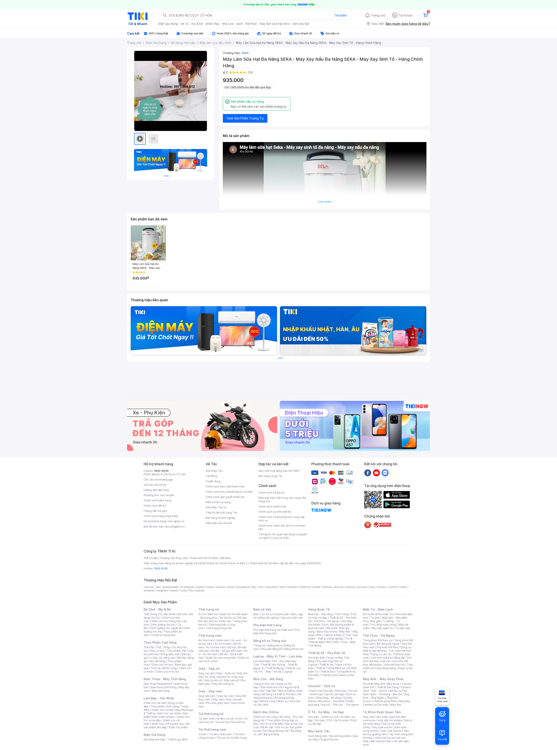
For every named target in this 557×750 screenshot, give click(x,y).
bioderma (243, 587)
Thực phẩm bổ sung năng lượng (388, 666)
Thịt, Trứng (163, 647)
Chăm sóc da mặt (155, 703)
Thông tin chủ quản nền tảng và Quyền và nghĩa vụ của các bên (282, 536)
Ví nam (202, 734)
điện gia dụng (168, 23)
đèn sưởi (381, 716)
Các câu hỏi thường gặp (158, 479)
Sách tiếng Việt (317, 736)
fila (191, 590)
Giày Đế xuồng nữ (223, 683)
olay (372, 587)
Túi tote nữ (221, 722)
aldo (282, 587)
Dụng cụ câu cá (381, 654)
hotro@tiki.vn (176, 521)
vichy (183, 590)
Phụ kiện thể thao (387, 647)
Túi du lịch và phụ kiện (275, 614)
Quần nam (222, 640)
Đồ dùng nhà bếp (154, 739)
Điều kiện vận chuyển (219, 523)
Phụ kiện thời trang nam (276, 631)
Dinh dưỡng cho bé (163, 624)
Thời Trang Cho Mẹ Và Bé (160, 614)
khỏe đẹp (212, 23)
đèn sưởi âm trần (381, 741)
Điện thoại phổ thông (164, 687)
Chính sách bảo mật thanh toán (225, 486)
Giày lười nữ (231, 680)
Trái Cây (149, 647)
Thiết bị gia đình (177, 739)
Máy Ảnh (395, 704)
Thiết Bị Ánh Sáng (387, 687)
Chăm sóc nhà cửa (167, 671)
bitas (404, 587)
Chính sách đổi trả (155, 505)
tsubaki (200, 590)
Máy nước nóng (386, 624)
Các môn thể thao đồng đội (388, 657)
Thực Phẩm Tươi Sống (160, 642)
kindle (316, 587)
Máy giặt (375, 621)
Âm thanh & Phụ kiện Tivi (378, 614)
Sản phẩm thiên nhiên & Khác (166, 715)
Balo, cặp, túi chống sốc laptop (278, 616)
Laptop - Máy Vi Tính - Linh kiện (277, 656)
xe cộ (185, 23)
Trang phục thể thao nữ (377, 640)
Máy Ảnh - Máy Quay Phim (383, 679)
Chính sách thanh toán (272, 506)
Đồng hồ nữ (275, 645)
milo (260, 587)
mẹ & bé (197, 23)
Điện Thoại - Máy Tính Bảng (165, 679)
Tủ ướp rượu (402, 628)
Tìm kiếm (340, 15)
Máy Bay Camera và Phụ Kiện (386, 703)
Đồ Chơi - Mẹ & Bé (157, 609)
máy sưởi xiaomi (391, 730)
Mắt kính (287, 629)
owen (210, 587)
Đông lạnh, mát (170, 654)
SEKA (245, 53)
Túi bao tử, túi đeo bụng (232, 737)
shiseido (149, 590)
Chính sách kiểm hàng (157, 500)
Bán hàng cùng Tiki (270, 476)
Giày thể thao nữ (394, 664)
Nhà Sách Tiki (318, 731)
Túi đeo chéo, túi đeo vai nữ (215, 718)
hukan (174, 590)
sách (239, 23)
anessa (350, 587)
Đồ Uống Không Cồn (276, 730)
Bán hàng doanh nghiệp (220, 517)
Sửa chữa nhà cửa (271, 687)
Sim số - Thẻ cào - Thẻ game (340, 704)
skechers (272, 587)
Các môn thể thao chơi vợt (387, 659)
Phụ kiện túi (238, 722)
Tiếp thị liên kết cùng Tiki (221, 512)
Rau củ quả (157, 650)
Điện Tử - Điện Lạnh (378, 609)
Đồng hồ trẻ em (294, 649)
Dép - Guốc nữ (226, 673)
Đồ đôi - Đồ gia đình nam (226, 650)
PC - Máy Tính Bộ (271, 671)
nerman (327, 587)
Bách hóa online (327, 631)
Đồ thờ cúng (267, 701)
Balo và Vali (262, 609)
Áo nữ (202, 614)
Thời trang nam (209, 635)
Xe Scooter (341, 720)
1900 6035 (161, 568)
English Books (330, 739)
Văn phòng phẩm (340, 736)
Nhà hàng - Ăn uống (328, 697)
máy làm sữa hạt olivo (275, 23)
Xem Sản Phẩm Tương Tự (245, 118)
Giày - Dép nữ (209, 668)
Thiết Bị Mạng (275, 668)
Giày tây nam (225, 696)
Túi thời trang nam (212, 729)
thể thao (251, 23)
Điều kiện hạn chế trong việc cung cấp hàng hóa (282, 499)
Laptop (288, 671)
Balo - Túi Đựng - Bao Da (386, 694)
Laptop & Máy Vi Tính (337, 635)
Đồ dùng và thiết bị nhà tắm (279, 694)
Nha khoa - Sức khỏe (331, 701)
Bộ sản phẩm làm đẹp (167, 725)
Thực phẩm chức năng (165, 706)
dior (158, 587)
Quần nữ (225, 614)
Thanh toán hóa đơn (320, 690)
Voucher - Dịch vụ (321, 686)
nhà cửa (227, 23)
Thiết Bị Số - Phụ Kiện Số (326, 653)
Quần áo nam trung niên (221, 657)
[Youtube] (376, 472)
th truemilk (187, 587)
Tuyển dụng (213, 481)
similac (381, 587)
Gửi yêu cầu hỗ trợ (155, 484)
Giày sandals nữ (220, 676)
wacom (339, 587)
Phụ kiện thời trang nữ (266, 629)
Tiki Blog (211, 476)
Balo (256, 614)
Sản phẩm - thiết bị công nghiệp (333, 636)
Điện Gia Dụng (154, 735)
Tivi (372, 624)
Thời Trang (342, 614)
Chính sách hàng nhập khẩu (161, 516)
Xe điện (345, 716)
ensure (220, 587)
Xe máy (320, 720)
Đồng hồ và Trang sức (269, 641)
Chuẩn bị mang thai (163, 635)
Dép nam (218, 699)
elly (253, 587)
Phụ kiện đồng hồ (271, 649)
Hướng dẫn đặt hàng (156, 490)
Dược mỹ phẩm (178, 727)
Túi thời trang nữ (210, 714)
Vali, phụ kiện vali (291, 617)
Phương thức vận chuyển (159, 495)
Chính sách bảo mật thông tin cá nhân (229, 491)
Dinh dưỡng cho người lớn (166, 628)
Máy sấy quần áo (382, 628)
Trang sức (259, 645)
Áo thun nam (206, 640)
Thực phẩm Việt (176, 650)
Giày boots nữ (213, 680)
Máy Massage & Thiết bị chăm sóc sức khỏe (168, 711)
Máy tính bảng (161, 690)
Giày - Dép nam (210, 691)
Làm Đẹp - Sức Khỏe (159, 698)
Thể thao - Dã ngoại (326, 621)
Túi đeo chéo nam (220, 734)
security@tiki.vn (174, 526)
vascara (149, 587)
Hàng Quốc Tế (319, 609)
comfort (393, 587)
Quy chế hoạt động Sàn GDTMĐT (279, 470)
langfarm (162, 590)
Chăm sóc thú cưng (265, 716)
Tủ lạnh (375, 617)
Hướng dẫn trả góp (155, 510)
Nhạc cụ (282, 701)
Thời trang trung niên (219, 628)
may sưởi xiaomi (382, 727)
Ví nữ (238, 718)
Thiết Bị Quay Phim (385, 701)
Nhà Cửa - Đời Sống (268, 679)
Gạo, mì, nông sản (164, 657)
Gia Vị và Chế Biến (271, 723)
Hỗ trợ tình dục (175, 723)
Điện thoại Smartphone (158, 683)
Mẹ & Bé (332, 628)
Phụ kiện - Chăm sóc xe (323, 716)
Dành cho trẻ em (162, 664)
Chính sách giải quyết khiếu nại (225, 497)
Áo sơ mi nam (223, 643)
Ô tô (329, 720)
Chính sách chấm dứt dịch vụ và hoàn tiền (281, 527)
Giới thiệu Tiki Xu (216, 507)
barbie (200, 587)
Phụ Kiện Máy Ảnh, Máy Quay (381, 683)
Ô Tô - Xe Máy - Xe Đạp (326, 712)
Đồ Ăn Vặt (267, 727)
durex (231, 587)
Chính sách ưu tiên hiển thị (274, 511)
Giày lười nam (206, 696)
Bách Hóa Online (266, 712)
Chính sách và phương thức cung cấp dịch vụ (281, 518)
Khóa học (341, 690)
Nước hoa (158, 723)
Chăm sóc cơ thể (162, 709)
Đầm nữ (212, 614)
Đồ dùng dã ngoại (388, 643)
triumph (292, 587)
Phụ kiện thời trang (267, 625)
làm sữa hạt (301, 23)
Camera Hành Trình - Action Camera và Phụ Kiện (387, 691)
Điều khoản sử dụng (218, 502)
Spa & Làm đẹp (334, 694)
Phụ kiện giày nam (217, 703)
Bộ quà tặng (271, 734)
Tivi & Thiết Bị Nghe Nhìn (330, 640)
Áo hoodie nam (215, 647)
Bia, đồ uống (157, 661)
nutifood (304, 587)
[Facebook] (367, 472)
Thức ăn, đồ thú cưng (164, 668)
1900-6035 (161, 470)
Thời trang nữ (208, 609)
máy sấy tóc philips (390, 720)
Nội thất (271, 690)
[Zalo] (385, 472)
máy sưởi (368, 716)
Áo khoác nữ (228, 617)
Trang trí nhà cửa (263, 683)
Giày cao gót (206, 673)
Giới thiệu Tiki (214, 470)
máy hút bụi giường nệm (386, 732)
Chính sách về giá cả (271, 492)
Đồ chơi (182, 614)
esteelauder (171, 587)
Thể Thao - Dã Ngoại (379, 635)
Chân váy (225, 621)
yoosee (362, 587)
